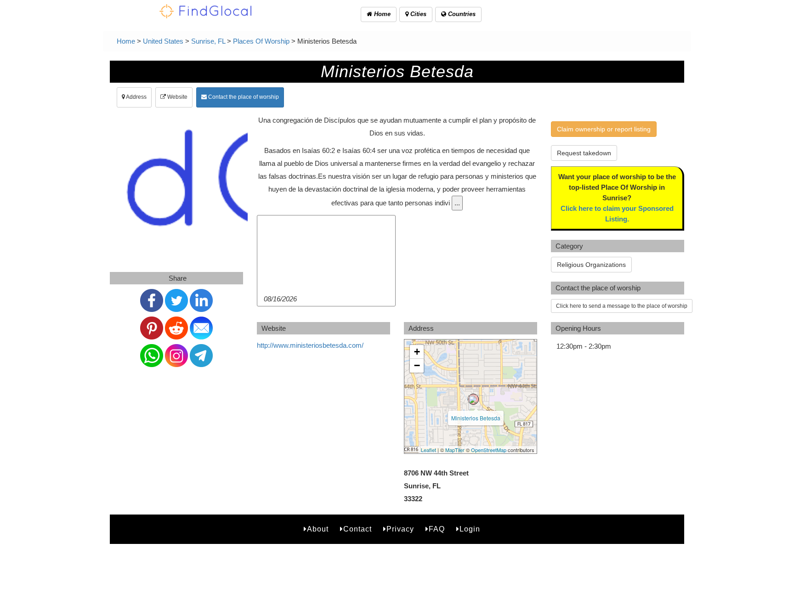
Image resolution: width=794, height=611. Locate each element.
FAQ (437, 529)
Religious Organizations (591, 264)
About (318, 529)
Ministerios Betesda (475, 418)
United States (163, 41)
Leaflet (428, 449)
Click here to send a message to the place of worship (621, 306)
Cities (417, 14)
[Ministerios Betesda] (473, 399)
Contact (357, 529)
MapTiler (455, 449)
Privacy (400, 529)
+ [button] (417, 351)
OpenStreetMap (488, 449)
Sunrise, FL (208, 41)
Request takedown (584, 153)
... (457, 203)
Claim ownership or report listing (604, 129)
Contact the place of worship (243, 97)
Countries (461, 14)
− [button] (417, 365)
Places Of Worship (261, 41)
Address (136, 97)
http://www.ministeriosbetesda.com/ (310, 345)
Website (176, 97)
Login (469, 529)
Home (381, 14)
